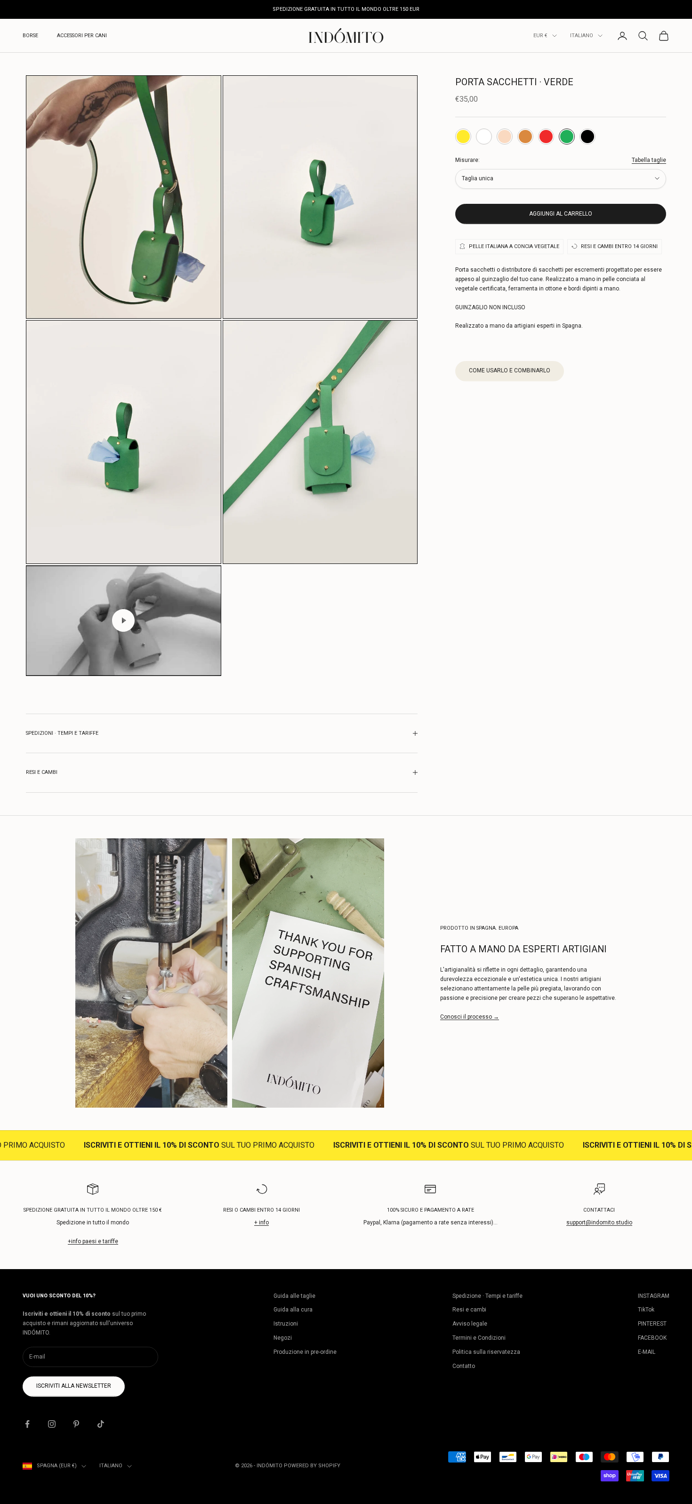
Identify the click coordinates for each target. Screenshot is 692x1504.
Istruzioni (286, 1323)
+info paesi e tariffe (93, 1241)
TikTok (646, 1309)
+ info (261, 1222)
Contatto (463, 1366)
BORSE (30, 35)
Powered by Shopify (312, 1466)
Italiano (581, 35)
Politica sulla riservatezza (486, 1352)
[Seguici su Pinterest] (76, 1424)
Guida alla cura (293, 1309)
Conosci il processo (469, 1016)
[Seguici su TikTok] (100, 1424)
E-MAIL (646, 1352)
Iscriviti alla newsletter (73, 1386)
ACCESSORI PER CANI (82, 35)
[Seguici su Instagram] (51, 1424)
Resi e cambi (469, 1309)
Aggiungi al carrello (560, 213)
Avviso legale (469, 1323)
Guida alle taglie (294, 1296)
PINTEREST (652, 1323)
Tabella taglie (649, 159)
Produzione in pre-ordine (305, 1352)
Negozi (283, 1338)
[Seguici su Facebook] (27, 1424)
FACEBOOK (652, 1338)
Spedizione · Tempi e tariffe (487, 1296)
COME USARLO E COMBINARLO (509, 370)
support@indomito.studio (599, 1222)
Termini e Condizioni (479, 1338)
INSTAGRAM (653, 1296)
